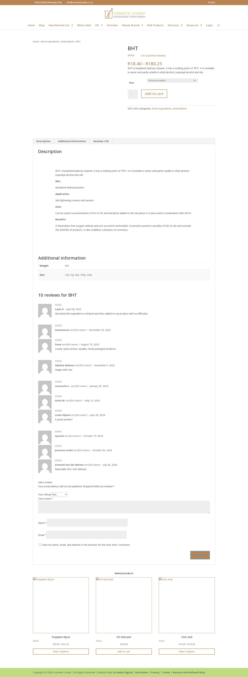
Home (31, 25)
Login (209, 25)
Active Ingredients (50, 41)
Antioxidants (67, 41)
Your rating (44, 494)
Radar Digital (125, 672)
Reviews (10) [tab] (101, 141)
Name (42, 522)
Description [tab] (43, 141)
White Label (84, 25)
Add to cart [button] (124, 651)
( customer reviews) (153, 55)
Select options (61, 651)
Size (131, 82)
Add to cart (154, 93)
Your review (45, 498)
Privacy (155, 672)
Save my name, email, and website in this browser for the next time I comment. (86, 544)
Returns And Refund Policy (189, 672)
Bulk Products (155, 25)
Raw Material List (59, 25)
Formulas (112, 25)
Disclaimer (141, 672)
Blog (41, 25)
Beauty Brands (131, 25)
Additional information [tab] (72, 141)
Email (42, 535)
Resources (192, 25)
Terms (166, 672)
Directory (173, 25)
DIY (97, 25)
